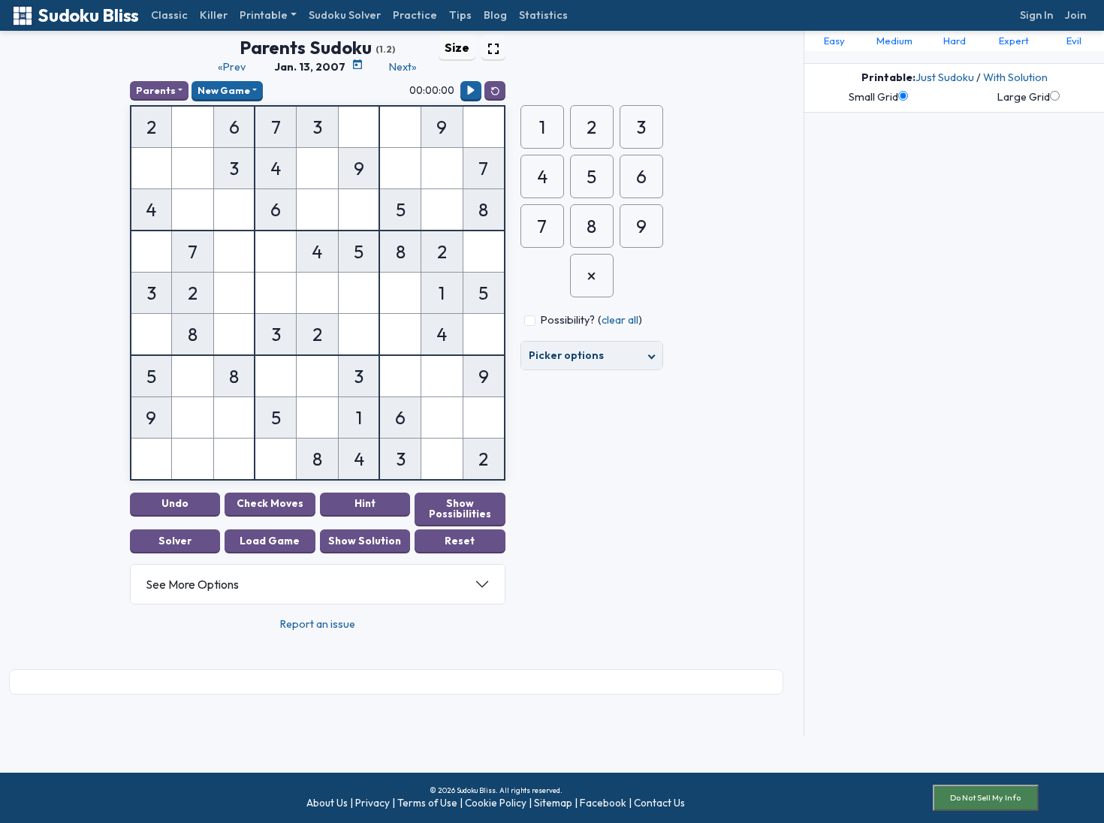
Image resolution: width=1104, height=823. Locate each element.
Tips (460, 15)
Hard (954, 41)
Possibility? (568, 320)
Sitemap (553, 802)
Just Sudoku (944, 77)
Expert (1014, 41)
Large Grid (1023, 97)
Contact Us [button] (659, 802)
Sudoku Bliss (88, 15)
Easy (834, 41)
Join (1075, 15)
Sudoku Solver (345, 15)
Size (457, 47)
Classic (169, 15)
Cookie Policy (495, 802)
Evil (1073, 41)
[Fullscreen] (493, 47)
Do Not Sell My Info (985, 797)
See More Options (192, 584)
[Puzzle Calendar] (357, 65)
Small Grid (873, 97)
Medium (894, 41)
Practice (415, 15)
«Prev (232, 67)
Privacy (372, 802)
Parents (156, 90)
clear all (620, 320)
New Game (224, 90)
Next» (403, 67)
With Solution (1015, 77)
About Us (327, 802)
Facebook (603, 802)
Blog (495, 15)
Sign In (1036, 15)
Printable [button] (264, 15)
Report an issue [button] (317, 624)
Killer (214, 15)
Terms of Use (427, 802)
